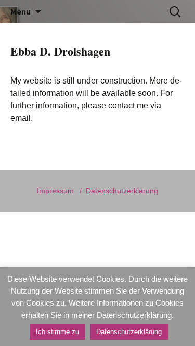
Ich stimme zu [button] (57, 332)
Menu (20, 11)
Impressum (55, 191)
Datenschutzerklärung (122, 191)
